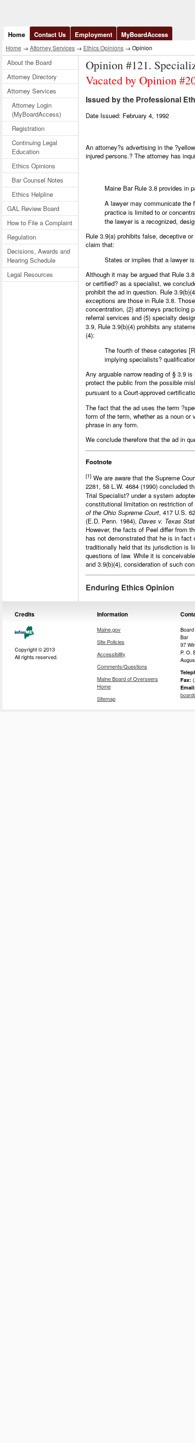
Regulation (21, 236)
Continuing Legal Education (34, 147)
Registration (28, 128)
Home (16, 34)
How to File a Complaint (39, 222)
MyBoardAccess (144, 34)
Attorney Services (52, 48)
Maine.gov (109, 629)
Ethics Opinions (103, 48)
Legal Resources (30, 274)
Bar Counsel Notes (37, 179)
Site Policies (110, 641)
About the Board (29, 62)
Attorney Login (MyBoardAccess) (36, 110)
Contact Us (50, 34)
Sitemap (106, 698)
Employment (93, 34)
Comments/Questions (122, 666)
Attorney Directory (32, 76)
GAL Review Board (33, 208)
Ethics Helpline (32, 194)
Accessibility (111, 654)
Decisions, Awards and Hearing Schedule (38, 256)
